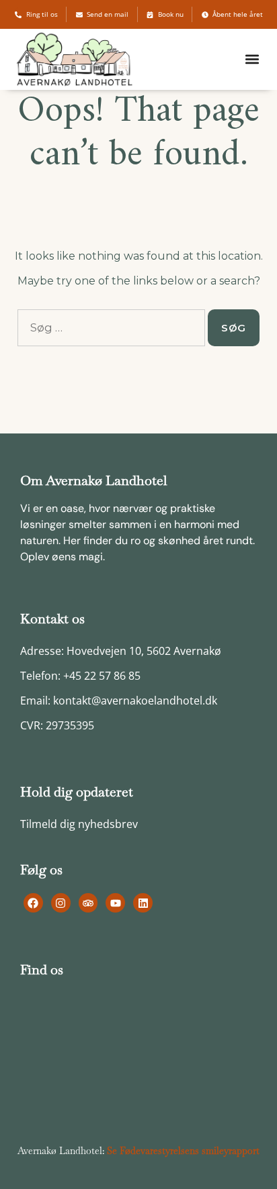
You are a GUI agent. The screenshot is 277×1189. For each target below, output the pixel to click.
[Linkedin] (143, 903)
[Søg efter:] (111, 327)
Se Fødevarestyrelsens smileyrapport (183, 1151)
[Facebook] (33, 903)
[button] (252, 59)
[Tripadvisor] (88, 903)
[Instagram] (61, 903)
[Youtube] (115, 903)
